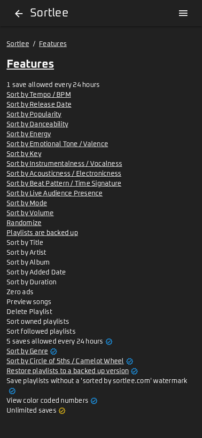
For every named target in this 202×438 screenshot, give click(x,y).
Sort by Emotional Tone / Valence (57, 144)
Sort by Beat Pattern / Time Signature (64, 183)
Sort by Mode (27, 203)
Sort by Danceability (37, 124)
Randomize (24, 223)
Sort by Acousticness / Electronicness (64, 174)
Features (53, 44)
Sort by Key (24, 154)
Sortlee (18, 44)
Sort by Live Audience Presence (55, 193)
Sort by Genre (27, 351)
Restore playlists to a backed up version (68, 371)
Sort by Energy (29, 134)
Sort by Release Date (39, 105)
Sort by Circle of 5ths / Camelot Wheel (65, 361)
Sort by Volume (30, 213)
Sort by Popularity (34, 114)
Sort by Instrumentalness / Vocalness (64, 164)
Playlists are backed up (42, 233)
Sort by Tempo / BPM (39, 95)
